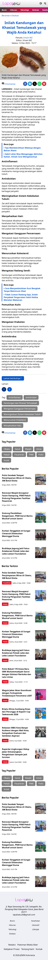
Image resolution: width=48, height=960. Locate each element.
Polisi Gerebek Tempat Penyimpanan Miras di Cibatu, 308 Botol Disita (17, 478)
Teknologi (24, 10)
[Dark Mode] (40, 3)
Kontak (39, 949)
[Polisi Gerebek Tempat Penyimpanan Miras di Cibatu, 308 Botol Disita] (40, 479)
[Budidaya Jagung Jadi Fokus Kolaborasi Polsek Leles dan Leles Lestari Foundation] (40, 552)
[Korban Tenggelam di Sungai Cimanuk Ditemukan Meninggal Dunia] (40, 534)
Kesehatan (35, 921)
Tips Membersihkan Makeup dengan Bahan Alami (22, 149)
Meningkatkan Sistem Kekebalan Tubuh (22, 414)
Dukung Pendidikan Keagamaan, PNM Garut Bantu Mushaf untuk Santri (17, 516)
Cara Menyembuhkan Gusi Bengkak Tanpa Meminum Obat (22, 289)
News (5, 604)
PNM (31, 454)
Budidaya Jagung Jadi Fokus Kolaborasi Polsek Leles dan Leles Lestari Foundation (15, 551)
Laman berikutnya (11, 378)
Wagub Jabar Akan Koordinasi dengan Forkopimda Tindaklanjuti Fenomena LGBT (17, 693)
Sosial (6, 460)
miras (38, 449)
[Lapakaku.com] (11, 3)
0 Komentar (10, 84)
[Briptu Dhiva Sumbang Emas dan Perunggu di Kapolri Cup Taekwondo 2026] (40, 713)
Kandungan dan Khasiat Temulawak (20, 403)
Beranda (6, 15)
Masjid (28, 449)
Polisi (40, 454)
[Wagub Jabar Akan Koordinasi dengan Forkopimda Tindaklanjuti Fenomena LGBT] (40, 694)
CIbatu (7, 449)
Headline (6, 583)
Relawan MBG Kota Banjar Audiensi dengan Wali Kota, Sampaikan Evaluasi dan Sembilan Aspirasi (15, 731)
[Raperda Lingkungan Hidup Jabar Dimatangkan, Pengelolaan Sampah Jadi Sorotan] (40, 753)
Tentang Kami (27, 949)
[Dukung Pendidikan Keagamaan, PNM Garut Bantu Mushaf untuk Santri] (40, 517)
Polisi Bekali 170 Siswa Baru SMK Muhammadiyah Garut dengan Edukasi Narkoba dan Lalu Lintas (16, 673)
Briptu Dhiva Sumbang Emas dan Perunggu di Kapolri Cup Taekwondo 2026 (16, 712)
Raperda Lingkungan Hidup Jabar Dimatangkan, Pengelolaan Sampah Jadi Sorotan (15, 753)
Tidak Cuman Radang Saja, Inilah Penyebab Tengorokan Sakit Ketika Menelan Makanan (21, 297)
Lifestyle (35, 929)
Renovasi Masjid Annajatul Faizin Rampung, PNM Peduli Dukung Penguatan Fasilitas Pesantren (16, 497)
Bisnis (4, 10)
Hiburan (13, 10)
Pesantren (19, 454)
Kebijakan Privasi (12, 949)
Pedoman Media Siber (27, 944)
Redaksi (12, 944)
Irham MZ (27, 37)
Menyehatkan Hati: (12, 425)
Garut (17, 449)
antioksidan (31, 397)
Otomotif (35, 925)
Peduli (6, 454)
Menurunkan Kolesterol (15, 420)
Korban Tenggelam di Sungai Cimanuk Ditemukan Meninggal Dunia (16, 533)
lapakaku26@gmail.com (24, 914)
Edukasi (35, 10)
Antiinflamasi (14, 397)
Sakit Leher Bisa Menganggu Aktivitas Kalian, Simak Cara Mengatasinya (23, 155)
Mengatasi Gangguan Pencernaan (20, 408)
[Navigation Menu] (45, 3)
